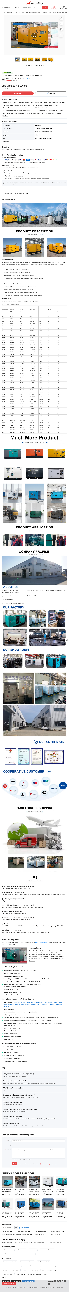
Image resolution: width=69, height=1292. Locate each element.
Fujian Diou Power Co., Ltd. (13, 78)
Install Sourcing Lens (9, 1283)
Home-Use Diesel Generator (60, 12)
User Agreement (43, 1287)
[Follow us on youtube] (62, 1281)
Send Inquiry (18, 93)
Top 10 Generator (7, 1274)
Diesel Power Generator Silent (30, 1270)
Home (3, 12)
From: (9, 1141)
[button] (3, 3)
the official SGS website (41, 942)
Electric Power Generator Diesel (11, 1270)
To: (10, 1145)
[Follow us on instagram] (60, 1281)
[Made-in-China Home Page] (34, 3)
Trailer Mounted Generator (25, 1234)
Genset (22, 1004)
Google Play (16, 1281)
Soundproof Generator (41, 1002)
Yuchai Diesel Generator (47, 1004)
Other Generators (7, 1250)
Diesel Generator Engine (44, 1262)
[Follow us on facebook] (55, 1281)
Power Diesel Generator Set (31, 1266)
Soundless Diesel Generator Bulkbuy (37, 1274)
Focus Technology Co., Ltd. (23, 1287)
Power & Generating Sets (33, 12)
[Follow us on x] (58, 1281)
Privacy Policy (60, 1287)
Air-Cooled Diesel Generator (47, 1250)
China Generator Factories (10, 1262)
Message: (8, 1150)
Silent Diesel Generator (24, 1231)
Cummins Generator (14, 1004)
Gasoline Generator (7, 1231)
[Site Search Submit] (45, 7)
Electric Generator (53, 1002)
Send (14, 1164)
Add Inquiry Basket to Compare (35, 65)
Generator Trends (20, 1274)
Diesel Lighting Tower (40, 1234)
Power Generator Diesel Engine (50, 1266)
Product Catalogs (25, 1227)
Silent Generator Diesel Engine (49, 1270)
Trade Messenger (28, 1281)
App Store (6, 1281)
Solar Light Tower (55, 1234)
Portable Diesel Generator (32, 1004)
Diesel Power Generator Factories (11, 1266)
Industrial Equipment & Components (16, 12)
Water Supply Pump (28, 1002)
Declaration (52, 1287)
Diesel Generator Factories (27, 1262)
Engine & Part (32, 1250)
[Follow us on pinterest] (65, 1281)
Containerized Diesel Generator (10, 1234)
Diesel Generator (46, 12)
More (3, 1277)
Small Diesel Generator (40, 1231)
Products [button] (17, 7)
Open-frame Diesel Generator (58, 1231)
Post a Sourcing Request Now (48, 1164)
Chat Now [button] (52, 93)
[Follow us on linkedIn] (49, 1283)
